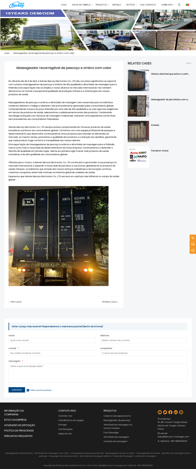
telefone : (105, 336)
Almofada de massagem (116, 436)
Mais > (189, 63)
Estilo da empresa (15, 419)
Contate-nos (65, 415)
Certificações (65, 429)
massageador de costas (148, 453)
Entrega (62, 424)
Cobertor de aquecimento (117, 415)
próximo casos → (110, 302)
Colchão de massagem (115, 441)
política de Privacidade (19, 430)
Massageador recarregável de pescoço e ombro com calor (43, 53)
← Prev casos (15, 302)
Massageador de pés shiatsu (19, 453)
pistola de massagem (145, 456)
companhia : (106, 348)
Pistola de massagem (123, 456)
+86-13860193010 (178, 441)
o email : (13, 348)
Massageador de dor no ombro (120, 453)
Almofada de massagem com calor (52, 453)
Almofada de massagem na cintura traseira (118, 426)
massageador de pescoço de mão (87, 453)
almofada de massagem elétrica (95, 456)
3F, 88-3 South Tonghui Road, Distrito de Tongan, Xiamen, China (172, 425)
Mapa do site (65, 433)
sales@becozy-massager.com (173, 436)
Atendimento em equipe (71, 420)
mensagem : (16, 361)
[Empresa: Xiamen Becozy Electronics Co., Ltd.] (16, 5)
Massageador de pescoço (117, 420)
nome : (12, 336)
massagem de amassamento (63, 456)
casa (6, 53)
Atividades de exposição (19, 425)
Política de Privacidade (40, 390)
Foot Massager (111, 432)
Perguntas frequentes (18, 436)
